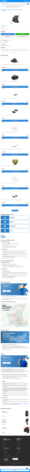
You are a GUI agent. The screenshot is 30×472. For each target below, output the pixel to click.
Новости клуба (18, 451)
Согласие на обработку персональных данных (8, 456)
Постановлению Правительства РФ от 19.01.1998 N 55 (18, 403)
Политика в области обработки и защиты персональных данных (10, 454)
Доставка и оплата (5, 449)
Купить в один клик (22, 36)
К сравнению (2, 71)
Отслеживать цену (7, 36)
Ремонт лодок (18, 442)
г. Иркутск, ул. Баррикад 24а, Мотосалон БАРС (14, 251)
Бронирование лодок (19, 444)
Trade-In (4, 442)
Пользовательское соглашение (6, 455)
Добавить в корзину (15, 103)
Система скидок (5, 444)
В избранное (3, 71)
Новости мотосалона (19, 449)
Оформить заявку (5, 266)
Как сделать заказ (5, 451)
